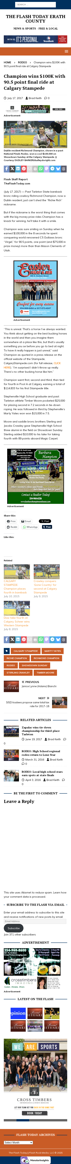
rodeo (11, 665)
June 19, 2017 (33, 739)
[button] (66, 51)
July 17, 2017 (15, 98)
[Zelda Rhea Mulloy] (35, 1013)
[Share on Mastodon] (46, 169)
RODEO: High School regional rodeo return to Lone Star (41, 752)
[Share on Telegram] (52, 169)
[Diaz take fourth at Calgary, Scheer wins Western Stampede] (17, 608)
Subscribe (14, 928)
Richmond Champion (46, 658)
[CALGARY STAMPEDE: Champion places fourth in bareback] (17, 571)
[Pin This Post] (24, 169)
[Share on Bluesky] (58, 169)
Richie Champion (17, 658)
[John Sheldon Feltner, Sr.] (51, 1026)
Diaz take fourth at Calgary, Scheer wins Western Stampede (17, 621)
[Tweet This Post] (12, 169)
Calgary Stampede (26, 650)
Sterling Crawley (18, 672)
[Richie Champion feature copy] (35, 146)
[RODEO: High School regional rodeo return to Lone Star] (11, 755)
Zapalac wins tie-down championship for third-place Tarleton (41, 731)
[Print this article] (35, 169)
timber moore (45, 672)
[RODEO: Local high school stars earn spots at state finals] (11, 775)
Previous (8, 1080)
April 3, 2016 (33, 780)
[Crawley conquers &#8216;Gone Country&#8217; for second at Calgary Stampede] (47, 571)
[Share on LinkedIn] (18, 169)
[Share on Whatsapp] (41, 169)
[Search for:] (35, 4)
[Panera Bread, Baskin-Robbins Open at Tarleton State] (35, 1026)
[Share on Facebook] (6, 169)
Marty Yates (52, 650)
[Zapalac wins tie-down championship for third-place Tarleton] (11, 731)
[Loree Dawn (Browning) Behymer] (18, 1026)
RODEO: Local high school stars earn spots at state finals (42, 773)
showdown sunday (34, 665)
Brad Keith (35, 98)
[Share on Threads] (64, 169)
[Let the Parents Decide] (18, 1013)
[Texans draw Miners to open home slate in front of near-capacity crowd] (51, 1013)
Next (62, 1080)
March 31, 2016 (34, 759)
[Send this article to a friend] (29, 169)
